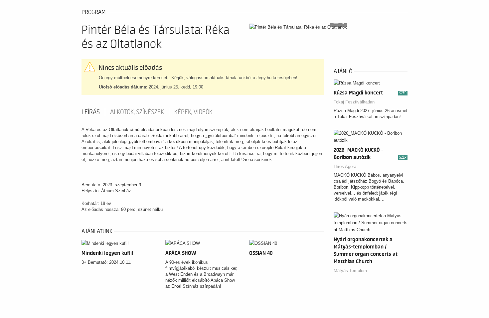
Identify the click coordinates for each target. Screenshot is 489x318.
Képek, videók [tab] (193, 112)
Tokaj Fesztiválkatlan (354, 101)
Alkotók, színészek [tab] (137, 112)
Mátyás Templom (350, 270)
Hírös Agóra (345, 166)
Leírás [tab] (91, 112)
